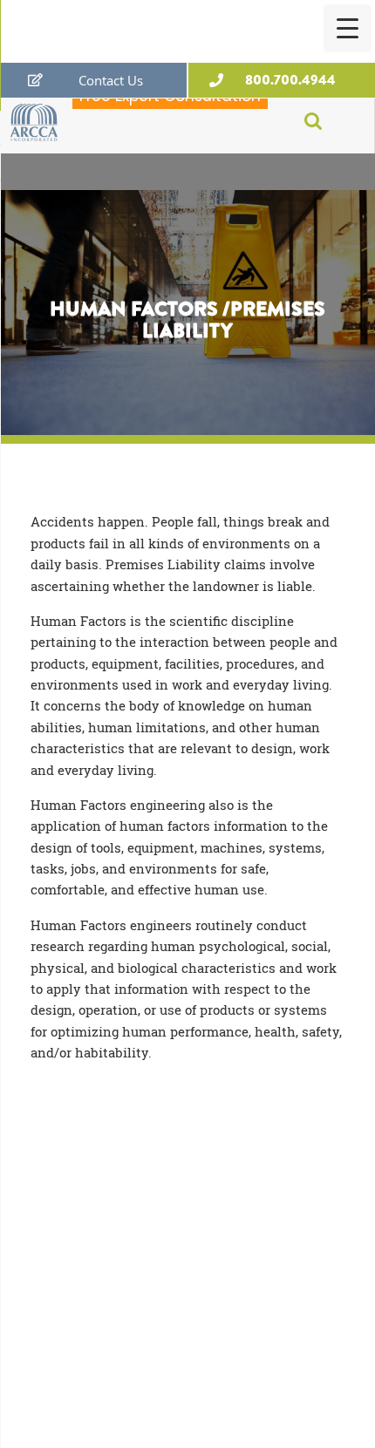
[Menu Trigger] (348, 28)
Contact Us (110, 80)
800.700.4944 (290, 80)
